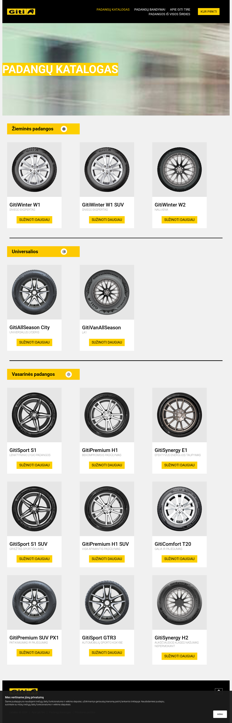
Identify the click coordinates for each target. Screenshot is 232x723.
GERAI (220, 714)
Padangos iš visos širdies (169, 14)
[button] (209, 11)
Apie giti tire (180, 9)
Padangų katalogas (113, 9)
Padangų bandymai (149, 9)
